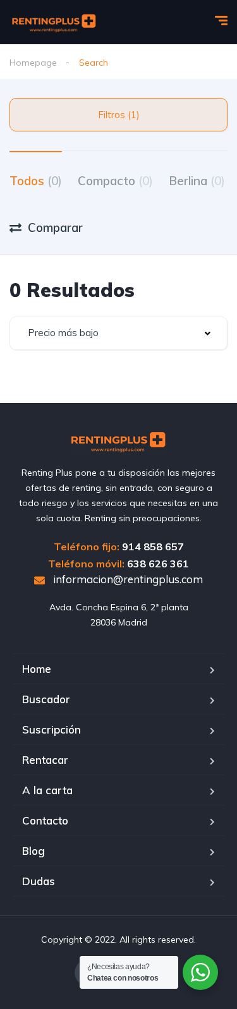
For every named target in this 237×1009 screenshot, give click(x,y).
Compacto (115, 180)
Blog (33, 850)
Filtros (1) (119, 115)
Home (36, 668)
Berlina (197, 180)
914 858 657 (153, 546)
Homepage (33, 62)
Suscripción (51, 729)
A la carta (47, 790)
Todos (35, 180)
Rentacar (45, 759)
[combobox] (118, 333)
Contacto (45, 820)
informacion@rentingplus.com (127, 579)
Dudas (38, 881)
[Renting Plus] (54, 22)
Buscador (46, 699)
